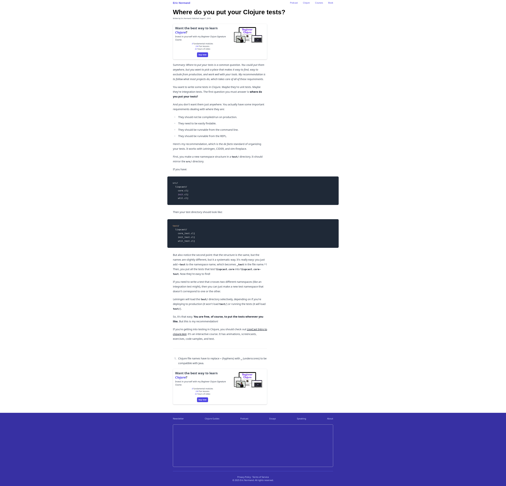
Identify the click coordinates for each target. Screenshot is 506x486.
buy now (202, 54)
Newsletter (178, 418)
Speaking (301, 418)
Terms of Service (260, 477)
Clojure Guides (212, 418)
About (330, 418)
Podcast (294, 3)
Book (330, 3)
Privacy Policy (244, 477)
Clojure (306, 3)
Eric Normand (181, 2)
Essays (272, 418)
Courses (319, 3)
